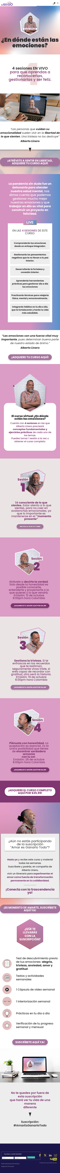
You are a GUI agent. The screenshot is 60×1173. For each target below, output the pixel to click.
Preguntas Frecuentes (7, 1166)
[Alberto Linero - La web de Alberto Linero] (7, 4)
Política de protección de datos (10, 1163)
